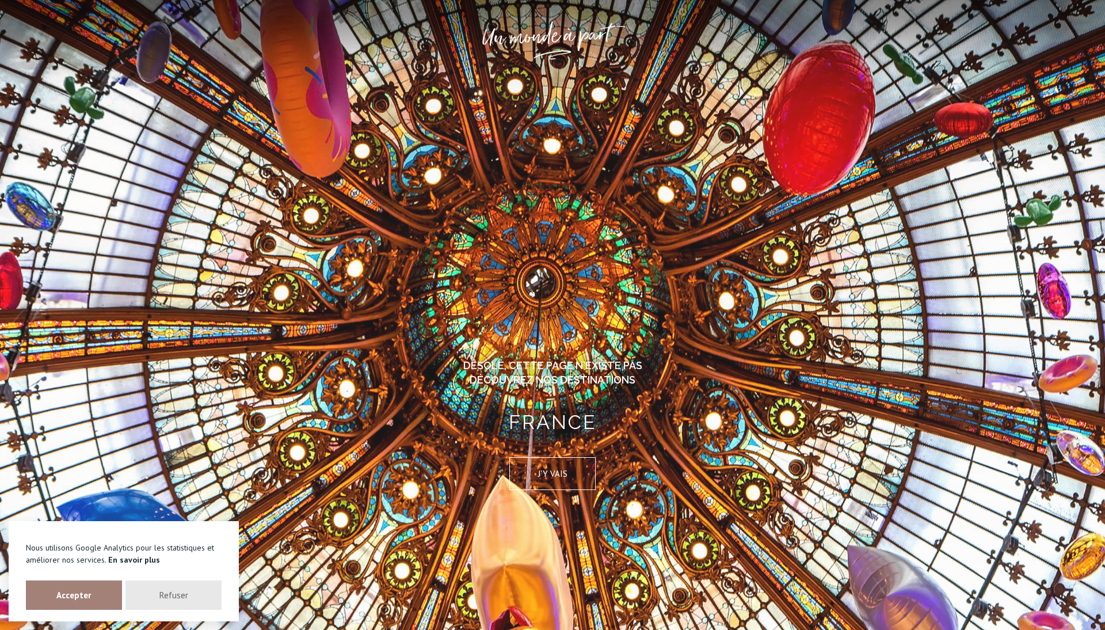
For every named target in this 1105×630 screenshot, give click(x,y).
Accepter (73, 595)
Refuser (173, 595)
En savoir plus (134, 560)
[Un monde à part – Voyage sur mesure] (552, 40)
